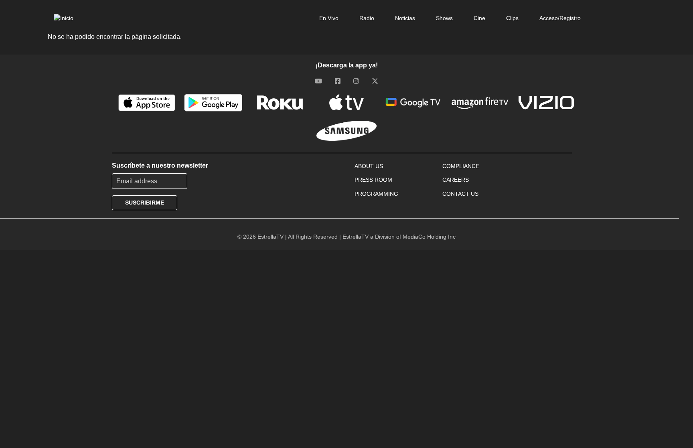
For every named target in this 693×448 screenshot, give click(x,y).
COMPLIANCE (460, 166)
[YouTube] (318, 80)
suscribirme (144, 202)
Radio (366, 18)
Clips (512, 18)
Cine (479, 18)
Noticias (405, 18)
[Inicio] (63, 18)
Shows (444, 18)
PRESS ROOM (373, 179)
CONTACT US (460, 194)
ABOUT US (369, 166)
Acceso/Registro (560, 18)
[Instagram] (356, 80)
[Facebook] (337, 80)
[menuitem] (329, 18)
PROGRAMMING (376, 194)
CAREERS (455, 179)
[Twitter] (375, 80)
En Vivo (328, 18)
